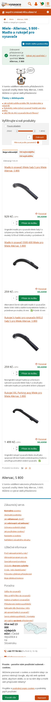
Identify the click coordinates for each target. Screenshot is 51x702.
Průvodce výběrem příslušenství (18, 574)
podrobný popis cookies (23, 688)
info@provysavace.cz (16, 656)
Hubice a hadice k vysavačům (17, 599)
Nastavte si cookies (12, 535)
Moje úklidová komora (13, 578)
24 (26, 468)
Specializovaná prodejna (15, 561)
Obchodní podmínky (13, 515)
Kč (11, 131)
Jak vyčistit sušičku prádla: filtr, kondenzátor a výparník (22, 104)
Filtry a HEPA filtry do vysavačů (17, 595)
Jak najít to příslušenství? (18, 620)
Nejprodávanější (10, 152)
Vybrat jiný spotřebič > (36, 55)
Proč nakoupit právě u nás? (16, 553)
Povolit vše (10, 697)
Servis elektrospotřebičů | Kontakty (19, 616)
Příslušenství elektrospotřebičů (17, 604)
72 (30, 468)
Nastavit (42, 697)
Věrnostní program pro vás (15, 557)
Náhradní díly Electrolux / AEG (17, 608)
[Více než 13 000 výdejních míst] (35, 628)
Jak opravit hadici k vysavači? (16, 612)
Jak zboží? (14, 519)
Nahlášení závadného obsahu (17, 539)
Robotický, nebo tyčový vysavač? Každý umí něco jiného (24, 109)
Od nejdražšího (26, 156)
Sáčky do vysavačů (12, 591)
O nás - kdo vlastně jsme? (15, 569)
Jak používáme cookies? (14, 531)
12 (22, 468)
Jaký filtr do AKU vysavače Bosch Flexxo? (21, 113)
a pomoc (12, 510)
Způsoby (16, 565)
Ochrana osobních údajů (15, 527)
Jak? (16, 523)
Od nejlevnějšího (27, 152)
